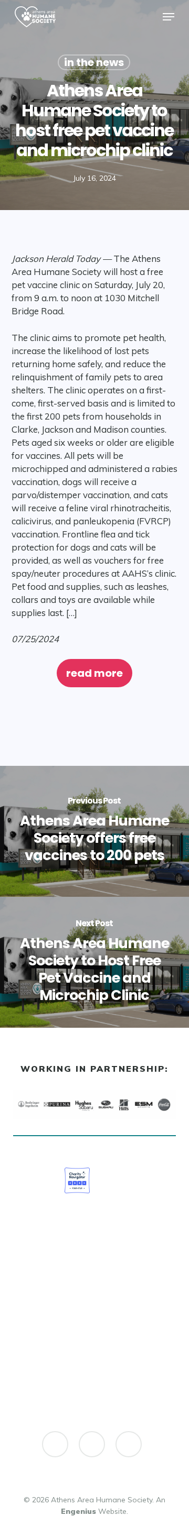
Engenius (78, 1511)
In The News (94, 62)
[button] (168, 17)
